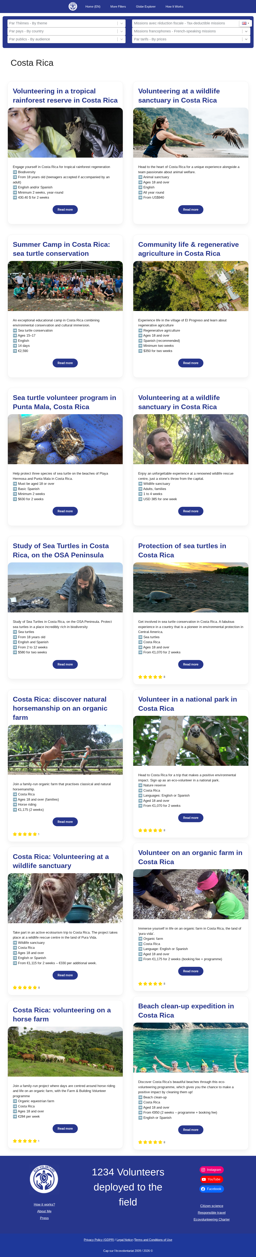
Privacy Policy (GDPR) (99, 1239)
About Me (44, 1211)
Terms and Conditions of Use (153, 1239)
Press (44, 1218)
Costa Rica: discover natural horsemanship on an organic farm (60, 708)
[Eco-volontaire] (73, 6)
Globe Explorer (146, 6)
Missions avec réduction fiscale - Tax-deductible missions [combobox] (179, 23)
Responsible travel (212, 1213)
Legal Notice (125, 1239)
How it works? (44, 1204)
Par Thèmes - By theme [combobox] (28, 23)
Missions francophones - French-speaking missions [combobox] (175, 31)
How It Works (174, 6)
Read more (65, 210)
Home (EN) (92, 6)
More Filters (118, 6)
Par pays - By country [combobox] (26, 31)
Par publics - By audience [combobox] (29, 39)
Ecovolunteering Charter (212, 1219)
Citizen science (211, 1206)
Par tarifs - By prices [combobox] (150, 39)
